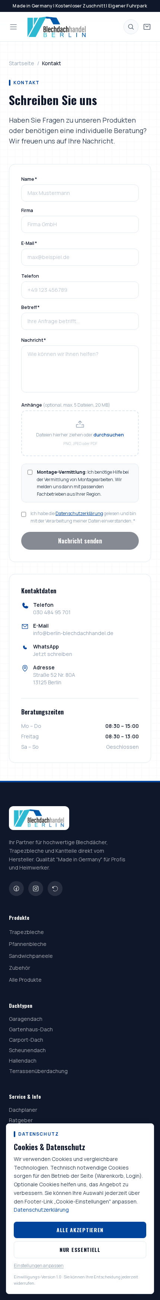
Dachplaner (23, 1109)
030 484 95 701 (52, 612)
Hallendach (22, 1060)
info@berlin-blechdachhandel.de (73, 633)
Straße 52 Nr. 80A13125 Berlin (54, 678)
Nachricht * (33, 340)
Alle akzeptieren (80, 1230)
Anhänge (65, 405)
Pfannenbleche (28, 943)
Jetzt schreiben (52, 653)
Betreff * (30, 307)
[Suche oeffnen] (131, 26)
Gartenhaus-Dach (31, 1029)
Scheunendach (27, 1050)
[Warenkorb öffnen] (147, 27)
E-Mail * (29, 243)
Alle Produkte (25, 979)
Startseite (21, 63)
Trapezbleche (26, 931)
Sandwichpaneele (31, 955)
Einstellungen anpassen (39, 1266)
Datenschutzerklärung (79, 513)
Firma (27, 211)
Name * (29, 179)
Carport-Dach (26, 1039)
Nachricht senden (80, 540)
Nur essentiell (80, 1249)
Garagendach (25, 1018)
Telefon (30, 276)
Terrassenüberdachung (38, 1071)
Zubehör (19, 967)
